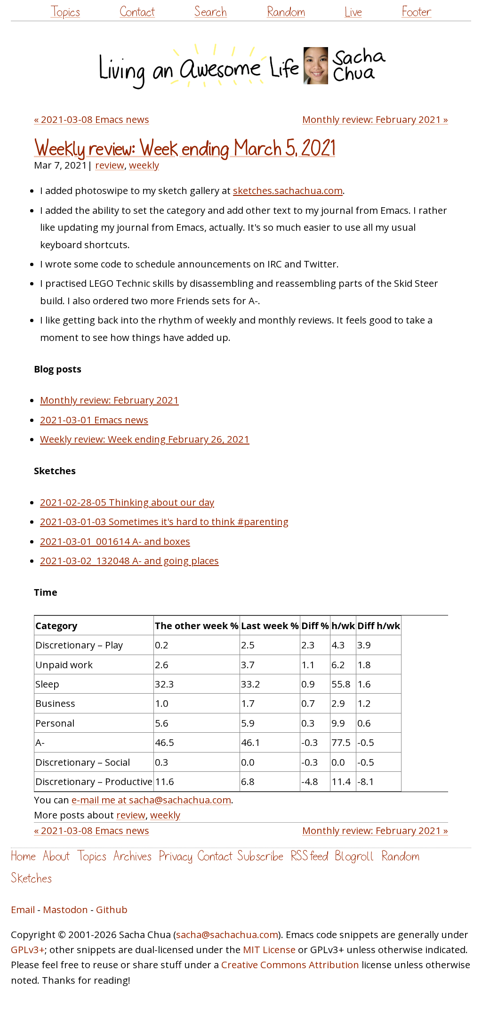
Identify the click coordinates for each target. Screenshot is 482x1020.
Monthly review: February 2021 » (375, 119)
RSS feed (309, 856)
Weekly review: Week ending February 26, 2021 (144, 438)
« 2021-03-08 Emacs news (91, 119)
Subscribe (260, 856)
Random (286, 12)
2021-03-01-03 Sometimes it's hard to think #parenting (164, 521)
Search (210, 12)
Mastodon (65, 909)
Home (23, 856)
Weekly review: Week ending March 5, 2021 (184, 149)
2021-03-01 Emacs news (94, 419)
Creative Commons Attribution (290, 964)
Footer (417, 12)
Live (353, 12)
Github (112, 909)
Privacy (176, 856)
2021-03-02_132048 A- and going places (129, 560)
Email (23, 909)
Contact (137, 12)
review (109, 164)
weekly (144, 164)
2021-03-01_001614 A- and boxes (115, 541)
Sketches (31, 878)
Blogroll (354, 856)
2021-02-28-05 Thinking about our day (127, 502)
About (56, 856)
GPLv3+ (28, 949)
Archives (132, 856)
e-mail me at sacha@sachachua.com (151, 799)
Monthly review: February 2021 (109, 399)
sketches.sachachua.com (288, 190)
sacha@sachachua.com (227, 934)
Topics (65, 12)
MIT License (269, 949)
